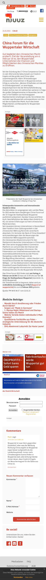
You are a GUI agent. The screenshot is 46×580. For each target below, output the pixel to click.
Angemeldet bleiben (32, 410)
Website (9, 512)
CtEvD (15, 31)
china (6, 35)
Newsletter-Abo (17, 6)
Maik (10, 437)
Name (9, 500)
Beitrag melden (20, 543)
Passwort (12, 406)
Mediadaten (17, 561)
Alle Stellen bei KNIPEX (13, 143)
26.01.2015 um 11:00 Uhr (16, 440)
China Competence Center (18, 35)
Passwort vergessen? (31, 412)
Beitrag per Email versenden (14, 543)
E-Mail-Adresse (13, 506)
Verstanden (18, 577)
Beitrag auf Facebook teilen (8, 543)
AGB (34, 566)
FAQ (29, 561)
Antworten (12, 467)
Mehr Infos (28, 577)
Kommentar (11, 479)
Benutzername (12, 402)
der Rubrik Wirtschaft (11, 391)
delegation (32, 35)
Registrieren (31, 414)
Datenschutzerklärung (17, 566)
